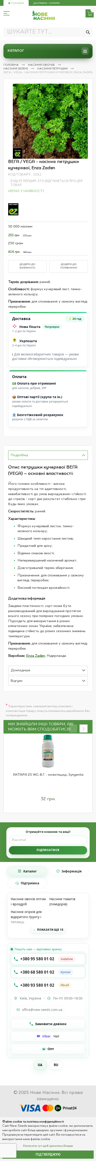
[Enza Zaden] (13, 209)
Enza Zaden (35, 656)
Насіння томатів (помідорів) (62, 901)
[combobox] (48, 32)
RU (56, 1065)
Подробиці (19, 455)
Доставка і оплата (46, 3)
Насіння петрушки (52, 68)
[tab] (48, 455)
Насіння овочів (41, 65)
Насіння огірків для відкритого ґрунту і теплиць (26, 917)
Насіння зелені (16, 68)
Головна (17, 3)
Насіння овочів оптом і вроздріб (28, 901)
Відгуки (16, 681)
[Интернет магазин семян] (43, 15)
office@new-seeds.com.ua (42, 1009)
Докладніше (20, 670)
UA (40, 1065)
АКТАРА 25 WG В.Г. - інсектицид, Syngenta (48, 775)
